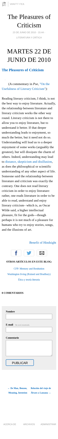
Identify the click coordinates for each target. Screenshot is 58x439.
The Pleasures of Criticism (23, 70)
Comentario (12, 337)
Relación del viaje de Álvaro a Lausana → (41, 390)
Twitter (29, 253)
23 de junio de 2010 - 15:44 (28, 32)
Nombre (10, 311)
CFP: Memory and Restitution (29, 268)
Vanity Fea (17, 4)
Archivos (29, 424)
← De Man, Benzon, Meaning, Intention (17, 390)
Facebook (16, 253)
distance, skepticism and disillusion (28, 161)
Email (42, 253)
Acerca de (9, 424)
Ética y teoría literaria (29, 279)
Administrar (48, 424)
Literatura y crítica (29, 37)
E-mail (18, 324)
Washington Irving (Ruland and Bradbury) (29, 274)
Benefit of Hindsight (42, 242)
